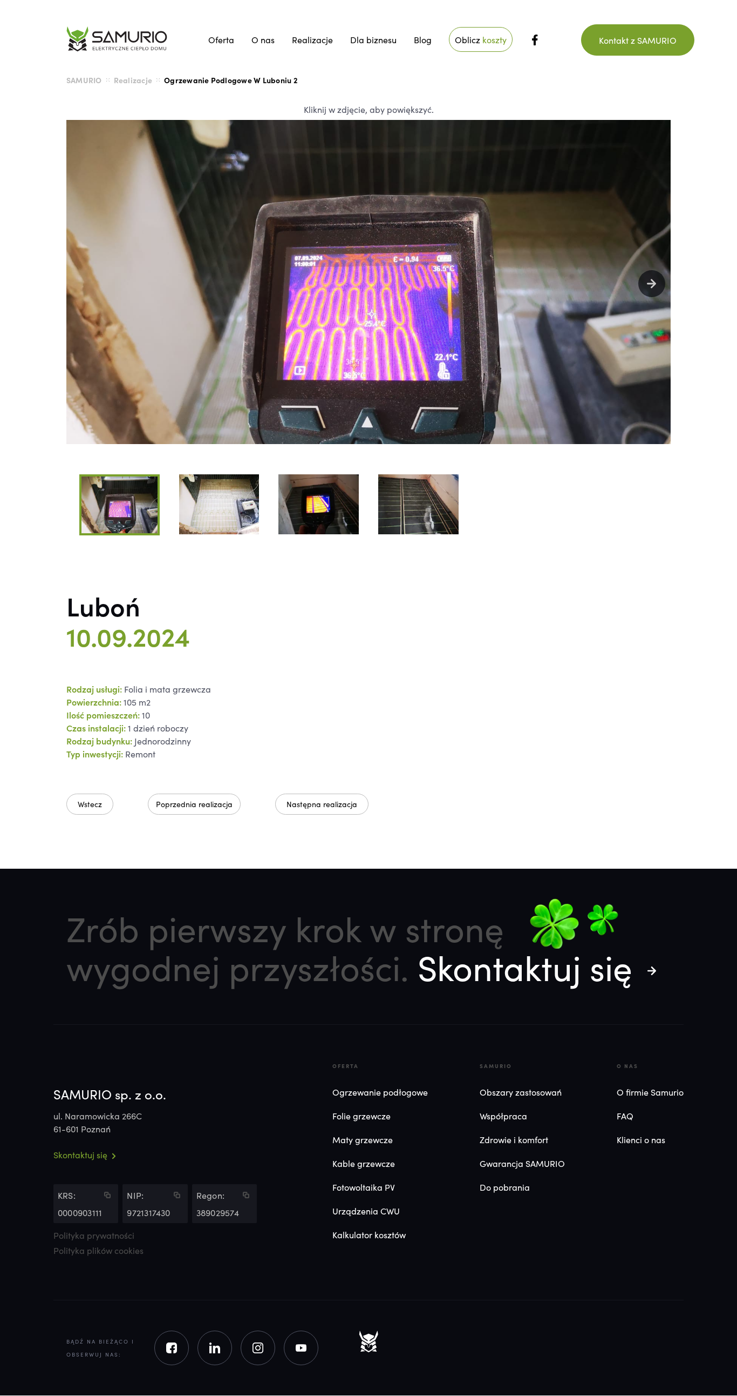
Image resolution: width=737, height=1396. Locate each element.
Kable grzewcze (363, 1163)
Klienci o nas (641, 1139)
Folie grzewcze (361, 1116)
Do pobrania (505, 1187)
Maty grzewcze (362, 1139)
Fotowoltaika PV (363, 1187)
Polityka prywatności (93, 1235)
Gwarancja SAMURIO (522, 1163)
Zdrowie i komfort (514, 1139)
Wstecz (90, 803)
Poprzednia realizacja (194, 803)
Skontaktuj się (525, 966)
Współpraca (503, 1116)
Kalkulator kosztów (369, 1234)
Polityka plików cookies (98, 1251)
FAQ (625, 1116)
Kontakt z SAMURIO (638, 40)
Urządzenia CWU (366, 1211)
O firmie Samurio (650, 1092)
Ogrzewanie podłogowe (380, 1092)
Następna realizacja (321, 803)
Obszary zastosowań (521, 1092)
